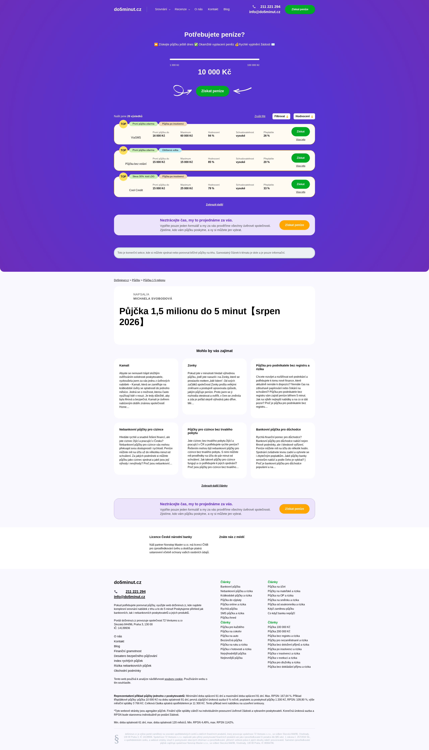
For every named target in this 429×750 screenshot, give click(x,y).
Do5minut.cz (121, 280)
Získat (300, 131)
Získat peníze (300, 9)
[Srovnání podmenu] (170, 9)
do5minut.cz (127, 9)
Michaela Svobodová (152, 298)
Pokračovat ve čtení (146, 388)
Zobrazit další (214, 204)
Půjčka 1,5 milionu (154, 280)
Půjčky (136, 280)
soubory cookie (174, 679)
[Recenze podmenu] (189, 9)
